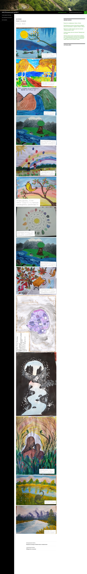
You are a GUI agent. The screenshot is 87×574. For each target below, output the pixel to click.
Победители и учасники (31, 548)
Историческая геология (6, 17)
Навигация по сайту (62, 12)
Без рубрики (18, 19)
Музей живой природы (6, 15)
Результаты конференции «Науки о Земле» (72, 23)
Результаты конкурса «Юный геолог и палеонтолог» (37, 544)
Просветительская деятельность (75, 12)
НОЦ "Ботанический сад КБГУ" (10, 12)
